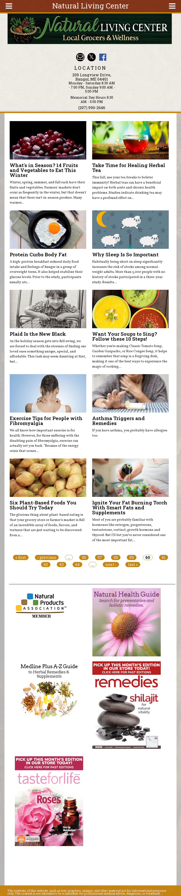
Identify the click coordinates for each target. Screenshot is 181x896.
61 (163, 557)
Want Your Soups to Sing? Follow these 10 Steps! (124, 336)
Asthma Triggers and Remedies (118, 420)
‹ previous (46, 557)
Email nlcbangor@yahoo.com (80, 57)
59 (131, 557)
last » (133, 564)
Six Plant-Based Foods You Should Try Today (43, 505)
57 (100, 557)
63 (61, 564)
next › (110, 564)
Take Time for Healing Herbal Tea (128, 167)
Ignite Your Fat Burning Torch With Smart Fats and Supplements (129, 507)
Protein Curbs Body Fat (38, 254)
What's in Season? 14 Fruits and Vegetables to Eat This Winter (44, 170)
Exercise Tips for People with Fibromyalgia (46, 420)
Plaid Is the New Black (38, 334)
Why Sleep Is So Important (125, 254)
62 (46, 564)
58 (116, 557)
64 (77, 564)
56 (84, 557)
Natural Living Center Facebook (103, 57)
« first (21, 557)
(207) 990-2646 (91, 107)
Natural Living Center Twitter (91, 57)
